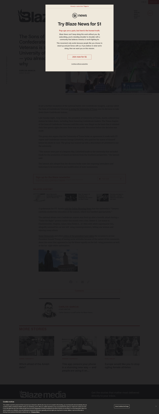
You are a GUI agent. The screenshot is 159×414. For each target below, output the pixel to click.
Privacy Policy (35, 412)
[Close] (156, 406)
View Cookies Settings (122, 406)
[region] (79, 406)
